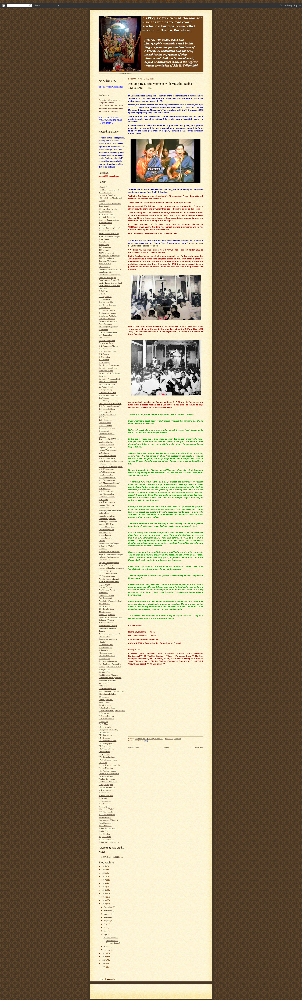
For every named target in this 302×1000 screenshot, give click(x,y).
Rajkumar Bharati (106, 622)
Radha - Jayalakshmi (107, 614)
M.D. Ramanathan (106, 474)
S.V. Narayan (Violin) (107, 655)
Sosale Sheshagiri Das (107, 688)
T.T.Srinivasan (104, 754)
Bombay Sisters (105, 263)
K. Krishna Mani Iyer (107, 392)
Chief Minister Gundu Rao (109, 285)
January (107, 949)
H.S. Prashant (104, 359)
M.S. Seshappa (104, 488)
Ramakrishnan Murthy (108, 625)
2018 (104, 883)
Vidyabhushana (105, 836)
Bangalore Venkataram (108, 261)
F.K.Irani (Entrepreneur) (108, 326)
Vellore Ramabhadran (107, 828)
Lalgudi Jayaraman (106, 444)
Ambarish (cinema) (106, 225)
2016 (104, 890)
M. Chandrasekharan (107, 458)
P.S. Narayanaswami (107, 576)
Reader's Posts (104, 636)
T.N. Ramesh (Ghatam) (108, 740)
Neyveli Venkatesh (106, 565)
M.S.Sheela (103, 499)
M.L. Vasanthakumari (107, 477)
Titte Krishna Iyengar (107, 770)
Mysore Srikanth (105, 537)
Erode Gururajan (105, 324)
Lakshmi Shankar (106, 441)
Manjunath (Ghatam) (107, 518)
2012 (104, 903)
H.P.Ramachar (104, 357)
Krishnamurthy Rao (106, 433)
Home (166, 747)
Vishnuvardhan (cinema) (109, 842)
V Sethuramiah (105, 792)
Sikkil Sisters (104, 685)
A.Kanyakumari (105, 211)
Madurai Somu (105, 507)
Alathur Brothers (105, 222)
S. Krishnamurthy (106, 644)
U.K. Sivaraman (105, 790)
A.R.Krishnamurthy (106, 214)
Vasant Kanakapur (106, 822)
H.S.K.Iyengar (104, 362)
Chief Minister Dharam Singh (110, 283)
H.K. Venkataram (106, 348)
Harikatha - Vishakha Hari (109, 378)
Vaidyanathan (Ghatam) (108, 820)
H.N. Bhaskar (104, 354)
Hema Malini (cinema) (108, 381)
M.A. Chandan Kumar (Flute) (111, 466)
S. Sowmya (103, 650)
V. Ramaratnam (105, 801)
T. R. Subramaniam (106, 718)
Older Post (198, 747)
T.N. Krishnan (104, 738)
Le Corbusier (104, 453)
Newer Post (133, 747)
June (106, 927)
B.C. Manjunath (105, 247)
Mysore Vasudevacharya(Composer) (110, 542)
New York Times (105, 559)
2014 (104, 896)
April (106, 934)
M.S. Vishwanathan (106, 493)
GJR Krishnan (104, 337)
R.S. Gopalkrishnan (106, 609)
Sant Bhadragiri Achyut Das (110, 663)
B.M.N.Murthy (105, 250)
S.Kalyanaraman (105, 652)
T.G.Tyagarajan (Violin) (108, 729)
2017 (104, 886)
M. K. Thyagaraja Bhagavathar (111, 461)
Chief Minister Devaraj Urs (109, 280)
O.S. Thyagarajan (106, 570)
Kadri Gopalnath (105, 420)
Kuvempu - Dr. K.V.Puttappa (110, 439)
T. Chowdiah (104, 713)
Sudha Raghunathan (107, 707)
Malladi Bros (104, 513)
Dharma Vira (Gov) (106, 302)
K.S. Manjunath (105, 411)
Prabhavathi (103, 592)
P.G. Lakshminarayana (108, 573)
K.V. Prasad (103, 417)
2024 (104, 869)
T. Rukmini (103, 721)
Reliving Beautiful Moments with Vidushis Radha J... (112, 940)
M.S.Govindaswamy (107, 496)
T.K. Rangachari (105, 735)
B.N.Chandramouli (106, 252)
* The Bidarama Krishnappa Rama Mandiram (110, 204)
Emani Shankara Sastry (108, 321)
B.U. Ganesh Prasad (106, 258)
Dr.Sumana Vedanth (107, 318)
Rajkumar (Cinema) (106, 620)
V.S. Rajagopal (104, 806)
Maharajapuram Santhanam (110, 510)
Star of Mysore (105, 705)
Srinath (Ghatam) (106, 699)
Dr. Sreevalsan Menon (107, 313)
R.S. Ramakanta (105, 611)
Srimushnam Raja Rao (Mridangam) (107, 695)
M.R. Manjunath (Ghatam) (109, 483)
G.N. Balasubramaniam (108, 332)
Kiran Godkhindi (105, 425)
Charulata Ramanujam (107, 277)
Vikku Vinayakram (106, 839)
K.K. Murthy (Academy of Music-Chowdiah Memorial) (110, 402)
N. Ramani (103, 548)
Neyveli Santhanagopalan (109, 562)
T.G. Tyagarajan (105, 726)
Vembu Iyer (103, 831)
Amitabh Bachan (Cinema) (109, 228)
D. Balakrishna (104, 291)
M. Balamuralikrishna (107, 455)
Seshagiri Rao (104, 669)
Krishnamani (104, 430)
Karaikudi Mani (105, 422)
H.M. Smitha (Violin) (107, 351)
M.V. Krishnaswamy (107, 502)
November (108, 910)
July (106, 924)
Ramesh (102, 631)
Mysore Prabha (105, 535)
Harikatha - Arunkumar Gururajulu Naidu (108, 369)
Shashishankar (104, 672)
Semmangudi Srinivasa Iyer (110, 666)
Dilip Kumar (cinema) (107, 304)
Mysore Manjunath (106, 529)
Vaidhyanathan (105, 817)
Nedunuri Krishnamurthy (109, 556)
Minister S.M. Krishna (107, 524)
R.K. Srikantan (104, 606)
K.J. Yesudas (104, 398)
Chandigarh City (105, 271)
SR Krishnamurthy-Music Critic (111, 691)
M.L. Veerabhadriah (107, 480)
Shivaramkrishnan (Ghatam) (110, 677)
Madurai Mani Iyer (106, 505)
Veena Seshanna (105, 825)
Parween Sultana (105, 587)
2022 (104, 876)
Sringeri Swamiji (105, 702)
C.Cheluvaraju (104, 266)
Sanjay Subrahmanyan (108, 661)
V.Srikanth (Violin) (106, 809)
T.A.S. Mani (103, 724)
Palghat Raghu (104, 584)
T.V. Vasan (103, 762)
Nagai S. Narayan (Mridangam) (111, 554)
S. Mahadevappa (105, 647)
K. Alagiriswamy (105, 389)
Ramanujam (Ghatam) (107, 628)
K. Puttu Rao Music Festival (110, 395)
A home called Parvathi (108, 208)
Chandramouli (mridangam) (110, 274)
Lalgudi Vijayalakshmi (108, 450)
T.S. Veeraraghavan (106, 748)
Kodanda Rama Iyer (107, 428)
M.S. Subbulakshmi (106, 491)
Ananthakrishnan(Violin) (109, 233)
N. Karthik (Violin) (106, 546)
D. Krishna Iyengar (106, 293)
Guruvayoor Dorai (106, 343)
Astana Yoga (104, 244)
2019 (104, 880)
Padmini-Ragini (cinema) (109, 579)
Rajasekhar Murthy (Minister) (111, 617)
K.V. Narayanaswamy (107, 414)
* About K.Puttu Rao (107, 195)
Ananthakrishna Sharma (108, 230)
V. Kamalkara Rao (106, 795)
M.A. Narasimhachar (107, 472)
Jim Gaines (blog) (106, 387)
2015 (104, 893)
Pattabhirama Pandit (107, 589)
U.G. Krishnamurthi (107, 787)
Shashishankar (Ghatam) (108, 674)
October (107, 913)
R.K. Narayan (104, 603)
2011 (104, 953)
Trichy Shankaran (106, 776)
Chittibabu (103, 288)
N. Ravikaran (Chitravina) (109, 551)
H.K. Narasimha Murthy (108, 346)
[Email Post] (146, 740)
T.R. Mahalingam (106, 746)
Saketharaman (104, 658)
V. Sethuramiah (105, 803)
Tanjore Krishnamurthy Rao (110, 765)
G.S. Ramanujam (105, 335)
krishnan (102, 436)
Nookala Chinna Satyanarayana (111, 568)
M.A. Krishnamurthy (107, 469)
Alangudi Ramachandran (109, 219)
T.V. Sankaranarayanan (108, 759)
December (108, 907)
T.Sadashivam (104, 751)
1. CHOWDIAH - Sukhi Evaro (111, 857)
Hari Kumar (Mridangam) (109, 365)
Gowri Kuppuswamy (107, 340)
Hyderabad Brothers (107, 384)
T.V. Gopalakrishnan (107, 757)
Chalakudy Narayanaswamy (110, 269)
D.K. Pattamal (104, 299)
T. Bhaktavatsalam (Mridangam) (112, 710)
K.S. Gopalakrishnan (107, 409)
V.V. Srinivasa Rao (106, 811)
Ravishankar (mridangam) (109, 633)
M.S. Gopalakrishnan (107, 485)
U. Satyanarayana (106, 784)
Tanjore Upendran (106, 768)
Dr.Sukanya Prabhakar (108, 315)
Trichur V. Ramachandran (109, 773)
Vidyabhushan (104, 833)
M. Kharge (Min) (106, 463)
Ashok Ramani (104, 241)
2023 (104, 873)
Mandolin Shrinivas (106, 516)
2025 (104, 866)
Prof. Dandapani (105, 598)
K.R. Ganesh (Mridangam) (109, 406)
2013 (104, 900)
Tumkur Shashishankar (108, 781)
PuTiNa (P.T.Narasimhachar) (110, 600)
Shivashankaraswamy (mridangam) (107, 681)
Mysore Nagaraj (105, 532)
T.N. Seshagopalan (106, 743)
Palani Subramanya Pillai (109, 581)
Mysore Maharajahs (106, 526)
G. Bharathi (103, 329)
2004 (104, 963)
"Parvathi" (103, 187)
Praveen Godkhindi (106, 595)
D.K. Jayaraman (105, 296)
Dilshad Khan (104, 307)
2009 (104, 960)
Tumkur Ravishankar (107, 779)
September (108, 917)
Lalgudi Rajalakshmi (107, 447)
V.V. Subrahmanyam (107, 814)
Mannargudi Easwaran (108, 521)
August (107, 920)
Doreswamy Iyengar (107, 310)
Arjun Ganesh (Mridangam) (110, 236)
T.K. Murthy (104, 732)
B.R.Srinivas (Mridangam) (109, 255)
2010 (104, 956)
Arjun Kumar (104, 239)
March (107, 946)
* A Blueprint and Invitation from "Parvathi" (110, 191)
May (106, 930)
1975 (104, 967)
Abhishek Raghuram (107, 217)
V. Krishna (103, 798)
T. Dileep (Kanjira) (106, 716)
